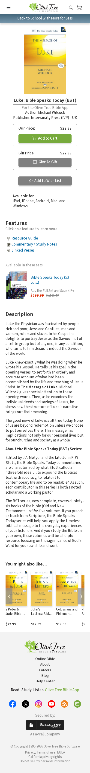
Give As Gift (47, 162)
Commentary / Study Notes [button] (34, 244)
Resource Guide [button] (25, 238)
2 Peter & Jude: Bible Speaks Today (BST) (15, 616)
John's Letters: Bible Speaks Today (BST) (41, 616)
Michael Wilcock (51, 112)
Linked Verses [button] (23, 250)
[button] (71, 7)
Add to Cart (47, 138)
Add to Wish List (47, 181)
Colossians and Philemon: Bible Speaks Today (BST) (67, 616)
